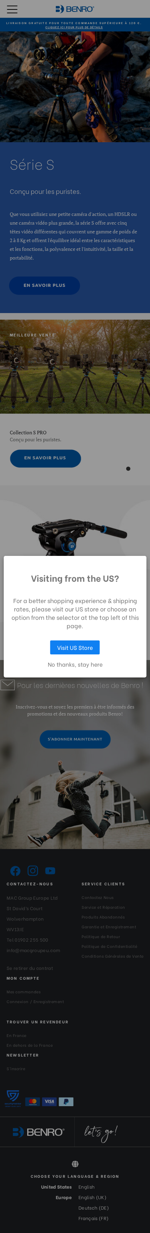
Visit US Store (75, 647)
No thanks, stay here (75, 664)
